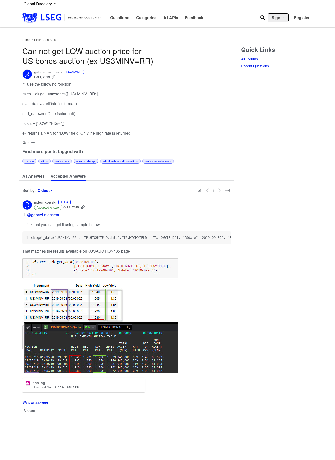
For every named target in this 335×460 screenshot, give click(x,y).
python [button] (29, 161)
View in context (35, 402)
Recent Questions (255, 65)
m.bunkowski (45, 202)
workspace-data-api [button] (158, 161)
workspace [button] (62, 161)
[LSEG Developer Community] (61, 18)
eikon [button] (44, 161)
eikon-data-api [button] (86, 161)
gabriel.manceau (48, 72)
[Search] (262, 17)
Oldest (44, 190)
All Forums (249, 59)
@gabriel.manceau (43, 214)
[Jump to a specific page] (227, 190)
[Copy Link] (54, 77)
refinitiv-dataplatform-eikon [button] (120, 161)
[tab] (33, 176)
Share (28, 142)
